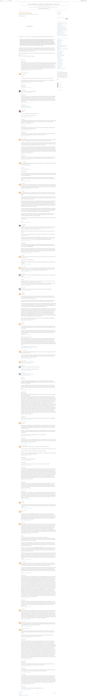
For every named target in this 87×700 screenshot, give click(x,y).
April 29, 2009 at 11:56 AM (26, 92)
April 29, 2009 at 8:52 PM (26, 358)
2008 (58, 14)
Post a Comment (21, 691)
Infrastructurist (59, 41)
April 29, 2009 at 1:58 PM (26, 159)
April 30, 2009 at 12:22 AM (26, 488)
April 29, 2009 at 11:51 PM (26, 455)
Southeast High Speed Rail (60, 55)
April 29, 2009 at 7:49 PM (26, 334)
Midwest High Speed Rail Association (62, 45)
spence (22, 191)
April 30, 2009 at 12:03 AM (26, 465)
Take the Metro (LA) (60, 59)
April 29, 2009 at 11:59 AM (26, 107)
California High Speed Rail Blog (43, 4)
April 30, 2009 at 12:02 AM (26, 460)
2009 (58, 12)
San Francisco (25, 56)
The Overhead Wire (59, 62)
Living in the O (59, 43)
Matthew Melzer (59, 84)
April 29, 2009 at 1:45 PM (26, 153)
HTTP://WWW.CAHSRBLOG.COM (43, 8)
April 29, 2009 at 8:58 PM (26, 363)
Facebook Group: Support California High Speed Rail (62, 30)
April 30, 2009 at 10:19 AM (26, 559)
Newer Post (20, 693)
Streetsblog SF (59, 57)
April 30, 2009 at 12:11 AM (26, 479)
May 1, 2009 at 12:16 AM (25, 672)
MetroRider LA (59, 44)
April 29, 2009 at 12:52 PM (26, 116)
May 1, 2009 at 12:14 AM (25, 666)
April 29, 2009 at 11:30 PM (26, 419)
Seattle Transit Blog (59, 52)
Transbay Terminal (31, 56)
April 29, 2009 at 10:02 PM (26, 370)
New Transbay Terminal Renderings (25, 13)
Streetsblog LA (59, 56)
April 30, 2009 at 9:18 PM (26, 626)
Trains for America (59, 65)
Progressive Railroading (60, 51)
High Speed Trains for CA (60, 33)
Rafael (22, 501)
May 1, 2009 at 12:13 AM (25, 659)
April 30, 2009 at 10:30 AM (26, 572)
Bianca (58, 83)
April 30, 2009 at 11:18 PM (26, 637)
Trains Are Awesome (60, 64)
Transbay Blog (59, 67)
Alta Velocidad (59, 39)
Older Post (54, 693)
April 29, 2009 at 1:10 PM (26, 135)
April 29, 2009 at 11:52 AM (26, 87)
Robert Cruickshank (24, 72)
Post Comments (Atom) (26, 695)
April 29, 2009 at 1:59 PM (26, 165)
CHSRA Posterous (59, 24)
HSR (22, 56)
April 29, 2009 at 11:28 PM (26, 389)
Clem (22, 255)
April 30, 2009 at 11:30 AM (26, 606)
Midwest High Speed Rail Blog (61, 46)
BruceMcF (22, 224)
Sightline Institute (59, 53)
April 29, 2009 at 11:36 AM (26, 70)
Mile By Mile (59, 47)
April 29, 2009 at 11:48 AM (26, 82)
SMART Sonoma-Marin (60, 54)
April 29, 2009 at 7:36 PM (26, 320)
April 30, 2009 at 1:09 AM (26, 498)
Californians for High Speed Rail (61, 27)
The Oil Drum (59, 61)
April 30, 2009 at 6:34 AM (26, 533)
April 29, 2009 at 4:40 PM (26, 264)
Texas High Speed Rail (60, 60)
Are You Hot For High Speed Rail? (61, 25)
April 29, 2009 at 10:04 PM (26, 375)
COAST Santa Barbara (60, 40)
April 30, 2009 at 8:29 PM (26, 619)
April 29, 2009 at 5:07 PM (26, 271)
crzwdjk (22, 183)
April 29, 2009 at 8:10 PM (26, 348)
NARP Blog (58, 49)
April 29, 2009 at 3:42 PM (26, 222)
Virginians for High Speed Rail (61, 68)
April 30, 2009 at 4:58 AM (26, 520)
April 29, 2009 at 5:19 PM (26, 285)
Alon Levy (22, 138)
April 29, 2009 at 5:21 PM (26, 290)
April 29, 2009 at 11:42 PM (26, 435)
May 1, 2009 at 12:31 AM (25, 689)
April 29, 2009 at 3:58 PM (26, 240)
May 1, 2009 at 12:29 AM (25, 684)
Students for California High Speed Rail (62, 35)
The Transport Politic (60, 63)
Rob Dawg (22, 89)
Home (37, 693)
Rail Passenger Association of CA (61, 34)
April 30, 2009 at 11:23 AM (26, 597)
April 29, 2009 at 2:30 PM (26, 180)
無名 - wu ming (23, 350)
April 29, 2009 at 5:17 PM (26, 277)
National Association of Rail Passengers (62, 48)
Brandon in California (24, 628)
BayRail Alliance (59, 26)
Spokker (22, 273)
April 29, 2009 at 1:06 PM (26, 123)
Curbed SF (25, 36)
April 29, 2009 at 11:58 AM (26, 102)
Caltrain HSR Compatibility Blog (61, 28)
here (33, 361)
